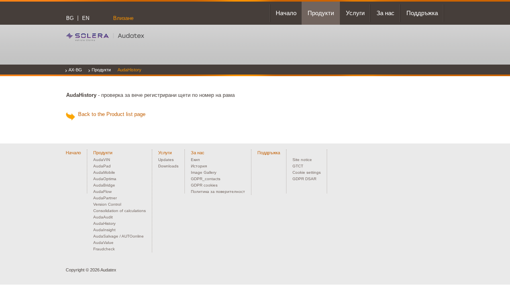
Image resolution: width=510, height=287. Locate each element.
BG (70, 18)
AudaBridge (104, 185)
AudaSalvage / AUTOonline (118, 236)
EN (85, 18)
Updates (166, 159)
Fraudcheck (104, 249)
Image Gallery (203, 172)
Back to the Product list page (110, 114)
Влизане (123, 18)
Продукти (101, 69)
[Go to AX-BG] (105, 37)
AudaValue (103, 242)
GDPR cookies (204, 185)
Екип (195, 159)
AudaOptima (104, 179)
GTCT (297, 166)
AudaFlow (102, 191)
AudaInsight (104, 230)
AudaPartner (105, 198)
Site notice (302, 159)
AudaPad (102, 166)
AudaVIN (101, 159)
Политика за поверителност (218, 191)
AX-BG (75, 69)
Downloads (168, 166)
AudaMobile (104, 172)
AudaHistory (129, 69)
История (199, 166)
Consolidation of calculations (119, 210)
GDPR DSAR (304, 179)
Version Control (107, 204)
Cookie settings (306, 172)
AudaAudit (103, 217)
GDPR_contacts (205, 179)
